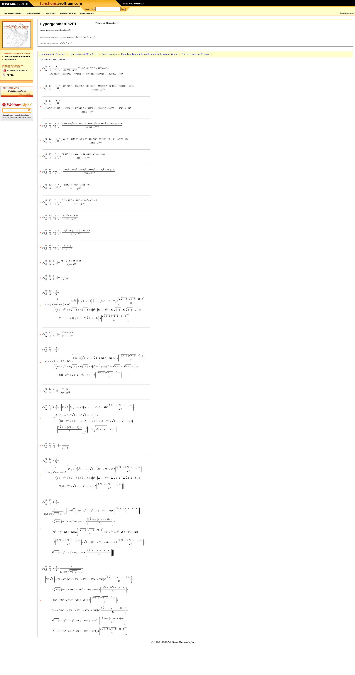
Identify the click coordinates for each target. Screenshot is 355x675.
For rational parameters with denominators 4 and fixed (149, 54)
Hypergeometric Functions (52, 54)
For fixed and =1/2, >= (195, 54)
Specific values (109, 54)
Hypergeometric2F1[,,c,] (83, 54)
